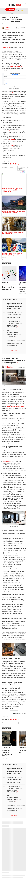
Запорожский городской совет (21, 168)
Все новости (14, 350)
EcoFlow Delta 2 (7, 461)
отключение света (7, 723)
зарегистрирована (16, 66)
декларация (5, 167)
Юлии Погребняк (17, 93)
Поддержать (10, 9)
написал (11, 124)
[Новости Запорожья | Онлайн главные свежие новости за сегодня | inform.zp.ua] (14, 4)
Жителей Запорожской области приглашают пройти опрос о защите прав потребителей (9, 285)
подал (17, 154)
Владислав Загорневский (9, 366)
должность (13, 167)
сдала (13, 145)
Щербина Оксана (7, 28)
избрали (10, 131)
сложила (12, 140)
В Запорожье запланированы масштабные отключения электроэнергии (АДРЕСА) (7, 751)
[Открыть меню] (2, 5)
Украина (16, 723)
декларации (6, 48)
